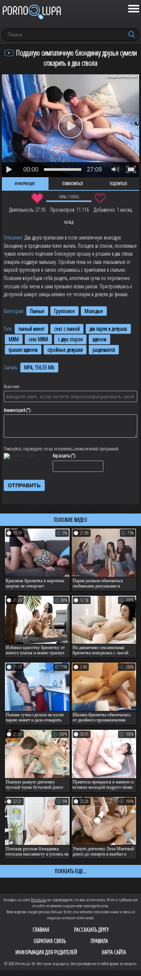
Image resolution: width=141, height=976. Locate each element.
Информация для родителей (46, 952)
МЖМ (14, 339)
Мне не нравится (100, 198)
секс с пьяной (67, 328)
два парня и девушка (108, 328)
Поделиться (118, 183)
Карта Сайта (114, 952)
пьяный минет (31, 328)
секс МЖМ (38, 339)
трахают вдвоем (23, 349)
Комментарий (15, 410)
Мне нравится (37, 198)
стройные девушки (65, 349)
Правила (99, 940)
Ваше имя (11, 386)
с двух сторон (70, 339)
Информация (25, 183)
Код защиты (61, 455)
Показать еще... (70, 871)
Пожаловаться (72, 183)
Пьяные (37, 311)
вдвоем (99, 339)
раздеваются (103, 349)
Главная (41, 929)
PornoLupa (38, 899)
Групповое (64, 311)
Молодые (94, 311)
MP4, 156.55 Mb (39, 367)
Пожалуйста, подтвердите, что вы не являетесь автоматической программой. (62, 449)
